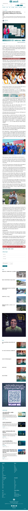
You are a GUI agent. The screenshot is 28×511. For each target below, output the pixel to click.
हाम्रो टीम (15, 493)
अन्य (2, 490)
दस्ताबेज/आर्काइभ (4, 494)
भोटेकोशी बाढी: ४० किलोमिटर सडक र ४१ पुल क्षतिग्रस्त (9, 271)
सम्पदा (2, 485)
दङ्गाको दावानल (4, 367)
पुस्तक (2, 480)
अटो (14, 479)
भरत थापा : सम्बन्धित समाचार (22, 42)
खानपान (15, 481)
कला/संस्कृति (12, 7)
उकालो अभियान (20, 7)
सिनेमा (2, 482)
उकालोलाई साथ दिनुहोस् (16, 494)
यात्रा (14, 489)
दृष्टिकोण (15, 467)
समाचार (7, 7)
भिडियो (3, 496)
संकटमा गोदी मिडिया (4, 375)
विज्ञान (2, 471)
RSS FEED (25, 508)
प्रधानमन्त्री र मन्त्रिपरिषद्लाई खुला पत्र (6, 359)
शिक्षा (2, 473)
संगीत (2, 483)
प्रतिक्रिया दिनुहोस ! (5, 252)
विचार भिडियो (15, 469)
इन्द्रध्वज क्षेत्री (4, 418)
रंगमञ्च (3, 481)
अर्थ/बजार (3, 470)
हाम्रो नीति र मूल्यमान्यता (16, 496)
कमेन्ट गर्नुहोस (5, 266)
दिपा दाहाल (4, 457)
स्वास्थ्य (3, 474)
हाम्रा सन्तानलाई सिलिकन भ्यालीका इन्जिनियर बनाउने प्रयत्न (8, 343)
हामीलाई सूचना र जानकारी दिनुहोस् (17, 495)
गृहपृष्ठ (3, 10)
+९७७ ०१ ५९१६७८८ (20, 503)
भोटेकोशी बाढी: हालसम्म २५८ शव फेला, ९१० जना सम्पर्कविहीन (8, 305)
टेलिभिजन (3, 484)
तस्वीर (2, 493)
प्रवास (2, 469)
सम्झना (2, 476)
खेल (2, 472)
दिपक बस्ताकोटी (4, 445)
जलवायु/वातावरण (4, 475)
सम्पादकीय (15, 468)
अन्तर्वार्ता (15, 471)
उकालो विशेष (3, 7)
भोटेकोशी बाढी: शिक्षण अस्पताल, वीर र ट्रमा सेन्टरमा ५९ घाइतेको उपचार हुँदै (9, 289)
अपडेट (3, 269)
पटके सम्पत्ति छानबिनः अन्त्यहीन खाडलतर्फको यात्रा (8, 413)
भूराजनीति (3, 468)
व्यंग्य (14, 472)
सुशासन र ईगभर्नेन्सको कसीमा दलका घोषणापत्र (9, 432)
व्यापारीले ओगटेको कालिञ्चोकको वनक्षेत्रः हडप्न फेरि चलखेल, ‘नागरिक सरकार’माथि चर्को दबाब (10, 451)
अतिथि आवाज (15, 470)
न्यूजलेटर (3, 495)
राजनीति (3, 467)
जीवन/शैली (16, 7)
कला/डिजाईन (3, 479)
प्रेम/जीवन (15, 485)
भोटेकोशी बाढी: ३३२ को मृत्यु (5, 296)
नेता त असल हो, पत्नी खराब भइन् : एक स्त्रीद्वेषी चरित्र (8, 350)
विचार (9, 7)
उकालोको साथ (24, 7)
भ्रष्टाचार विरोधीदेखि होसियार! (8, 441)
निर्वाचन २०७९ (3, 497)
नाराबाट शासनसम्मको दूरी (7, 422)
